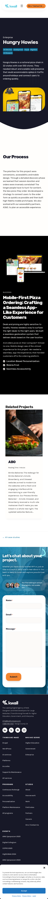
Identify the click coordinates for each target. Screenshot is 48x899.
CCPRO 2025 (7, 848)
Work (27, 801)
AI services (6, 755)
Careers (28, 819)
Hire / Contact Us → (36, 6)
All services (7, 778)
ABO (12, 462)
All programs (7, 813)
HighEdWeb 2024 (9, 854)
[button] (44, 867)
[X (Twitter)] (11, 730)
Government (30, 749)
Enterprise (8, 37)
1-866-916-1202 (8, 724)
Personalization (8, 801)
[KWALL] (11, 6)
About (27, 790)
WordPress (6, 749)
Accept (24, 891)
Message (11, 629)
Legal (34, 896)
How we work (30, 795)
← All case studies (11, 537)
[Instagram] (24, 730)
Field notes (29, 807)
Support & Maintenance (11, 772)
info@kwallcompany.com (11, 721)
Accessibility (7, 795)
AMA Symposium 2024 (11, 860)
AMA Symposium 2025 (11, 836)
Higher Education (32, 743)
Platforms (6, 760)
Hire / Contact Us (32, 825)
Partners (28, 813)
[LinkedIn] (4, 730)
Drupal (5, 743)
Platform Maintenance (11, 807)
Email (9, 614)
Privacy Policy (16, 896)
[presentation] (24, 433)
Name (9, 600)
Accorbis (6, 766)
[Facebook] (17, 730)
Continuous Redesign (10, 790)
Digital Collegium (9, 842)
